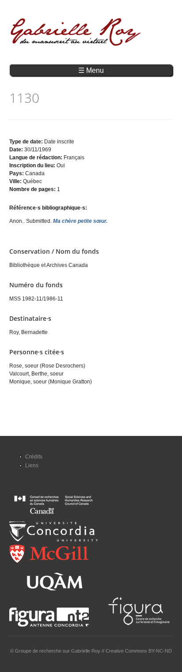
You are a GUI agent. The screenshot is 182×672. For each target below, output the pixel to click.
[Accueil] (75, 32)
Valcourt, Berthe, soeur (36, 374)
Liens (31, 465)
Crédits (33, 457)
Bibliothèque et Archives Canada (48, 265)
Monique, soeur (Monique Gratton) (50, 382)
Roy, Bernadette (28, 332)
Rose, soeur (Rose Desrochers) (47, 366)
